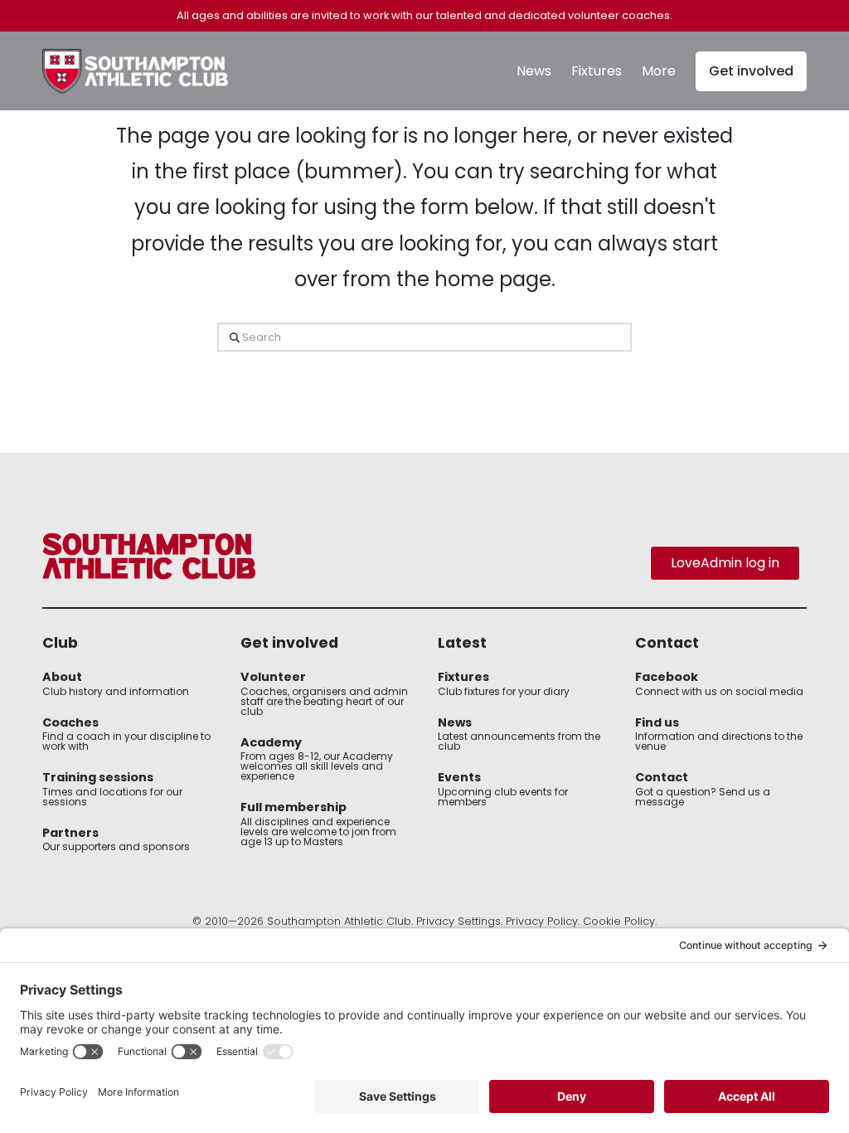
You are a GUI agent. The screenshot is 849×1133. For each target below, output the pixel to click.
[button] (659, 71)
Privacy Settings (458, 921)
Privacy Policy (542, 921)
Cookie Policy (619, 921)
